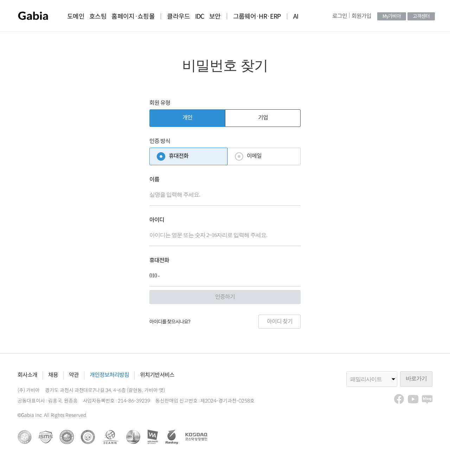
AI (295, 16)
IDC (199, 16)
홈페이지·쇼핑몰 (133, 16)
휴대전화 (159, 260)
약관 (74, 375)
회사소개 (27, 375)
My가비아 (391, 16)
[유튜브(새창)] (413, 399)
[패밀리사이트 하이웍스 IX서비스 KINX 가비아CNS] (373, 378)
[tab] (187, 118)
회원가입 (361, 16)
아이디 (156, 220)
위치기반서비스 (157, 375)
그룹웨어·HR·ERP (257, 16)
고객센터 (421, 16)
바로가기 (416, 378)
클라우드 (178, 16)
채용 (53, 375)
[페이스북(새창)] (399, 399)
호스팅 (98, 16)
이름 (154, 179)
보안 (215, 16)
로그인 (339, 16)
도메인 (75, 16)
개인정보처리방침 (109, 375)
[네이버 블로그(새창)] (427, 399)
